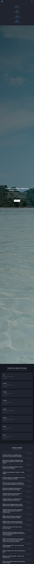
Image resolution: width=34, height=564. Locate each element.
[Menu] (32, 1)
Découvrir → (17, 200)
